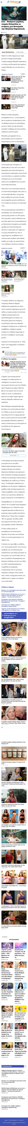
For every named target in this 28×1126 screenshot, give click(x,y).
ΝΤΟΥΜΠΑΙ (4, 937)
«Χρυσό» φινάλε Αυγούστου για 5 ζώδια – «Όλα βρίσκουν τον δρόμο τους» (13, 609)
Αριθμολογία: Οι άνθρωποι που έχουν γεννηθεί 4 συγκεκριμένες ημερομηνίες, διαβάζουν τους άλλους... (20, 995)
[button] (14, 13)
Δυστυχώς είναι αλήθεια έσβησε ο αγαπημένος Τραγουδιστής (11, 605)
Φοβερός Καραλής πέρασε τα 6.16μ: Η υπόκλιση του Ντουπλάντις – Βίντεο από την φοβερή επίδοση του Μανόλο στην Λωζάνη (18, 364)
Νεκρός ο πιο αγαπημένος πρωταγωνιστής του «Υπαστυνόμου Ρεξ (13, 590)
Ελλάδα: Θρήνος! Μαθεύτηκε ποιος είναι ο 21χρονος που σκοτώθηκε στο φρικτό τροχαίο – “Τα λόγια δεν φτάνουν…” (13, 595)
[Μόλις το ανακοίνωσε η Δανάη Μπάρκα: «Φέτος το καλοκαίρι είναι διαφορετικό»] (21, 965)
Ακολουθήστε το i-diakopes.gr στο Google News (11, 615)
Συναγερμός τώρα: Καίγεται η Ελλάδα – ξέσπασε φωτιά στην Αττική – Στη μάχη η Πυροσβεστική (13, 601)
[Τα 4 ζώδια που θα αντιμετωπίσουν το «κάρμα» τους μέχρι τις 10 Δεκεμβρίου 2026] (7, 1045)
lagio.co (14, 1124)
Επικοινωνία (20, 1120)
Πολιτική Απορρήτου (13, 1120)
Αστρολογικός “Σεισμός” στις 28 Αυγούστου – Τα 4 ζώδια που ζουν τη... (20, 953)
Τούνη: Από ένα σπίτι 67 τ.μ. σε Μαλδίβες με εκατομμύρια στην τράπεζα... (20, 1034)
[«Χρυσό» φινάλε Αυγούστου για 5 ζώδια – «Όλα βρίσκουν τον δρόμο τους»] (7, 946)
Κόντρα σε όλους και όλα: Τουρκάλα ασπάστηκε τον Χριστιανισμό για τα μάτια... (7, 993)
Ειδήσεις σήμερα (7, 587)
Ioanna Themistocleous (8, 52)
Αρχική (6, 1120)
